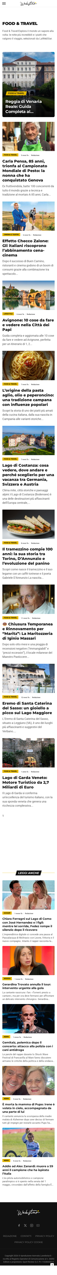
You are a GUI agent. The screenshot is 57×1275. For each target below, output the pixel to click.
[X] (25, 1225)
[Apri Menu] (4, 3)
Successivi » (13, 815)
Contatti (26, 1236)
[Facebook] (19, 1225)
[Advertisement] (28, 847)
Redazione (10, 1236)
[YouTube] (38, 1225)
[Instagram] (31, 1225)
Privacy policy (44, 1236)
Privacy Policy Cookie (28, 1242)
